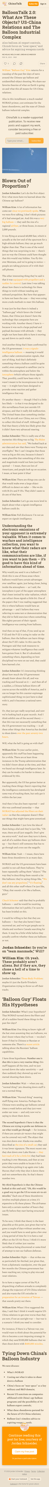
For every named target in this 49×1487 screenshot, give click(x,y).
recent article (32, 1044)
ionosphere (7, 374)
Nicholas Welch (9, 54)
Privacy (27, 1471)
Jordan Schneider (28, 54)
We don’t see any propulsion (24, 881)
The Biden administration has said (23, 441)
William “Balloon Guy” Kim (16, 70)
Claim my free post (24, 1451)
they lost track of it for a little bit (22, 1154)
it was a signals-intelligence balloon (20, 350)
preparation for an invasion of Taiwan (21, 1297)
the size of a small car (26, 1145)
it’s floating (35, 883)
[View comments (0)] (14, 63)
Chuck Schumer (10, 900)
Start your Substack (19, 1479)
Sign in (43, 4)
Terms (33, 1471)
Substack (13, 1484)
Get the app (35, 1479)
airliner (14, 226)
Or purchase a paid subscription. (24, 1458)
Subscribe (33, 4)
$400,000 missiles (34, 1344)
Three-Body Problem (32, 978)
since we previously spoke (25, 211)
